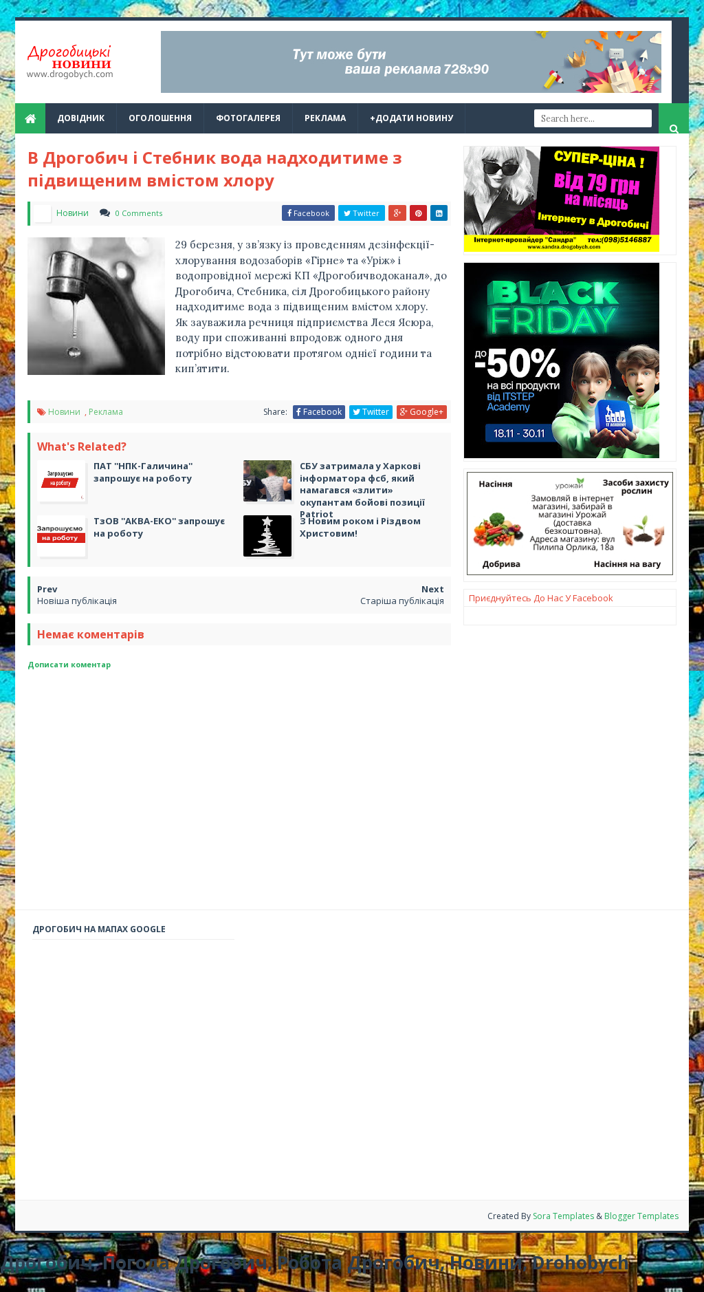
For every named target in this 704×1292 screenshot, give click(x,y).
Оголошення (160, 118)
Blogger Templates (641, 1216)
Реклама (106, 412)
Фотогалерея (248, 118)
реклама (325, 118)
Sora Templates (563, 1216)
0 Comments (139, 213)
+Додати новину (411, 118)
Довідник (80, 118)
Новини (65, 412)
